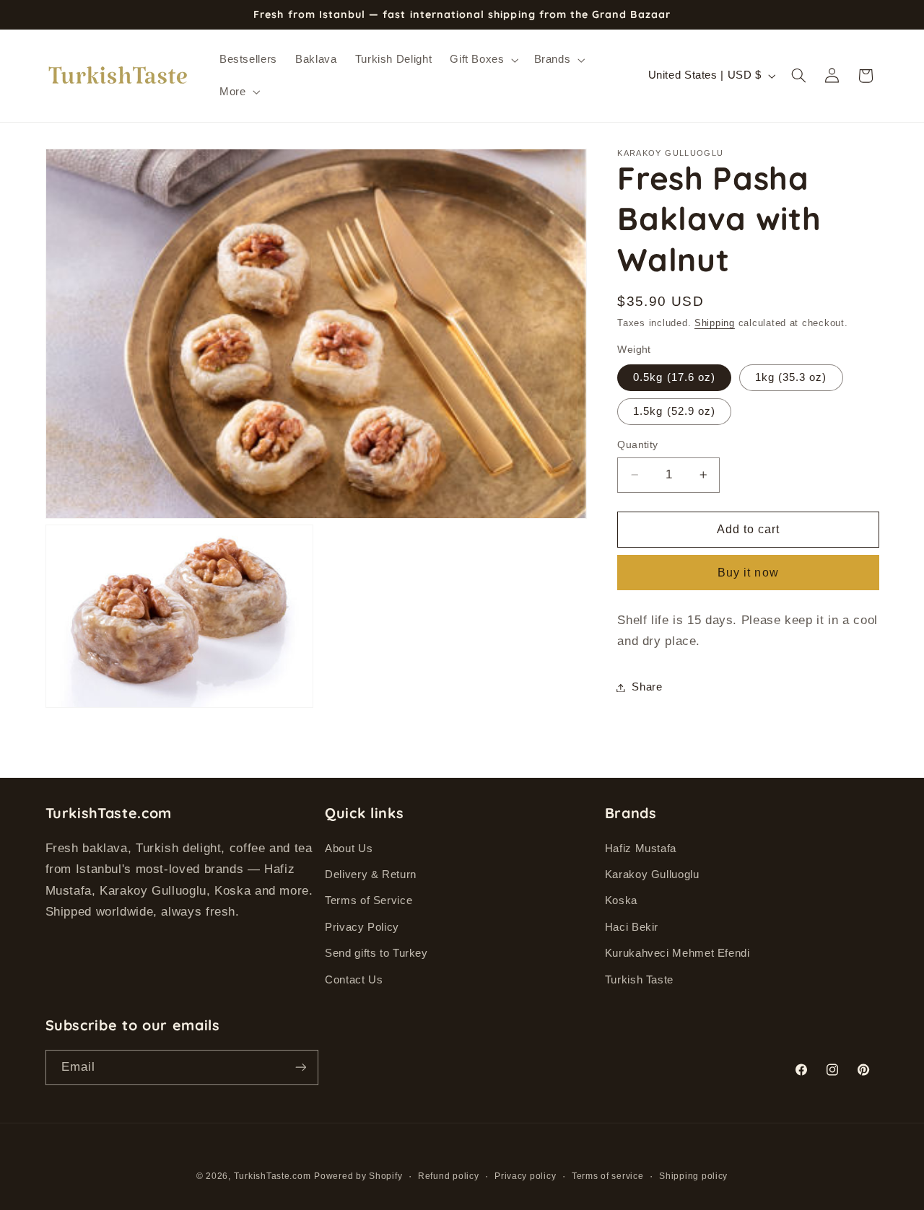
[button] (483, 60)
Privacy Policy (362, 927)
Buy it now (748, 572)
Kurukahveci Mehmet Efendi (677, 953)
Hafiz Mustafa (640, 848)
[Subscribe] (300, 1067)
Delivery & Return (371, 874)
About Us (348, 848)
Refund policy (448, 1176)
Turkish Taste (639, 980)
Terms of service (608, 1176)
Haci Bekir (631, 927)
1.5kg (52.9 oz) (674, 411)
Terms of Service (368, 900)
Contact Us (354, 980)
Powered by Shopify (358, 1176)
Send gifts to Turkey (376, 953)
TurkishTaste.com (272, 1176)
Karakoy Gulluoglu (652, 874)
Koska (621, 900)
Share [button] (647, 687)
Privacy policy (525, 1176)
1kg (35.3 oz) (791, 377)
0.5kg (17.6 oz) (674, 377)
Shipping (714, 323)
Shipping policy (693, 1176)
